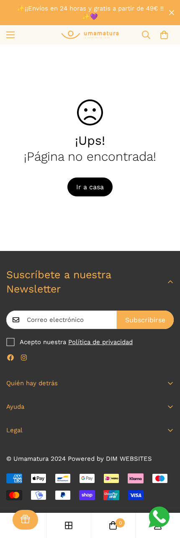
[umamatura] (90, 34)
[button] (164, 34)
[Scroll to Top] (165, 493)
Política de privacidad (100, 342)
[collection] (68, 525)
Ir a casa (90, 187)
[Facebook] (10, 357)
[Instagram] (24, 357)
